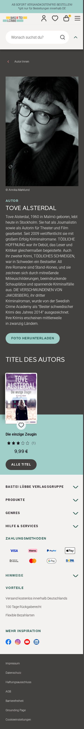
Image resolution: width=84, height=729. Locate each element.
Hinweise (14, 575)
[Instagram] (18, 642)
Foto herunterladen (32, 338)
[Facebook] (8, 642)
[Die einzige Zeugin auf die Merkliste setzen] (21, 398)
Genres (13, 513)
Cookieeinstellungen (18, 719)
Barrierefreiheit (15, 701)
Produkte (15, 500)
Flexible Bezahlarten (20, 615)
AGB (8, 691)
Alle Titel (21, 464)
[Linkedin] (36, 642)
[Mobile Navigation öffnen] (77, 18)
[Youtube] (27, 642)
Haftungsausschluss (18, 682)
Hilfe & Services (22, 526)
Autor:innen (21, 61)
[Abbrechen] (75, 37)
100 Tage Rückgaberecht (24, 607)
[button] (21, 413)
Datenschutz (13, 672)
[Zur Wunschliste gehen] (55, 18)
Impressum (13, 663)
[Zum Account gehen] (44, 18)
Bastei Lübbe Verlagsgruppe (35, 486)
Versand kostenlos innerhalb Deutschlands (36, 598)
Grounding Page (16, 710)
